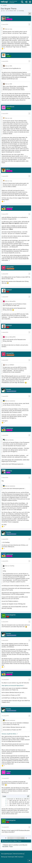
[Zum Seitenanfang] (29, 860)
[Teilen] (29, 13)
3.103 (22, 838)
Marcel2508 (5, 846)
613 (15, 838)
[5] (4, 805)
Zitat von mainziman (10, 401)
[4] (4, 803)
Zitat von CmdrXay (9, 565)
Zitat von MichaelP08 (10, 301)
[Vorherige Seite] (5, 838)
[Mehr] (29, 24)
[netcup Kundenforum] (8, 1)
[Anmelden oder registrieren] (26, 2)
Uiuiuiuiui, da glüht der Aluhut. (9, 734)
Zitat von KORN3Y (9, 365)
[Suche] (22, 1)
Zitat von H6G (8, 66)
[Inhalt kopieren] (28, 796)
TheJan (11, 846)
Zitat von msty (8, 29)
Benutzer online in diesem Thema (12, 841)
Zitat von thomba (9, 440)
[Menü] (30, 1)
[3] (4, 802)
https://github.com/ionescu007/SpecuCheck (12, 685)
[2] (4, 800)
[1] (4, 799)
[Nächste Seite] (26, 838)
